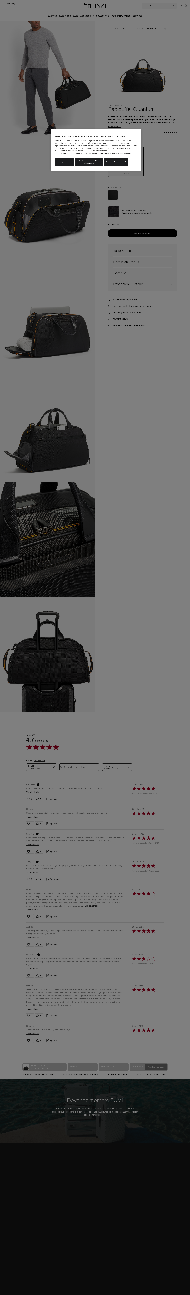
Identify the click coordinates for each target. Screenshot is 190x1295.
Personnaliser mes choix (116, 162)
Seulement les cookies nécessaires (89, 162)
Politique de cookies (124, 153)
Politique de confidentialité (98, 153)
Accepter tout (64, 162)
